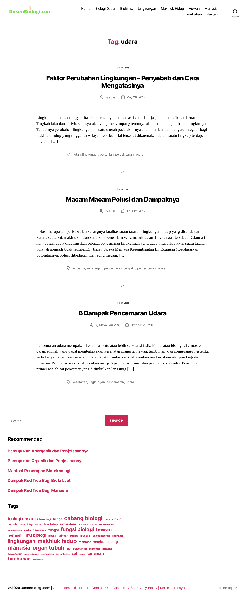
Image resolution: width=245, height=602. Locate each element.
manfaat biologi (106, 541)
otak (69, 548)
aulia (112, 97)
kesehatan (79, 382)
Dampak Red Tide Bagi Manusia (38, 490)
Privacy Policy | (148, 588)
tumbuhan (19, 558)
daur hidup (50, 524)
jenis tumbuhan (101, 535)
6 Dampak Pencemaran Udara (123, 313)
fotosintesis (39, 530)
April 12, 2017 (135, 211)
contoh (12, 524)
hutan (76, 154)
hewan (104, 529)
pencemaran (113, 268)
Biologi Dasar (105, 9)
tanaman (95, 553)
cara (107, 519)
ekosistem (68, 524)
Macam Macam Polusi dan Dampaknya (122, 199)
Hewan (194, 9)
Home (86, 9)
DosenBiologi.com (35, 588)
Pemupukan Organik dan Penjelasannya (46, 460)
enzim (27, 530)
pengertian (94, 548)
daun (38, 524)
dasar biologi (26, 524)
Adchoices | (63, 588)
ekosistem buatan (87, 524)
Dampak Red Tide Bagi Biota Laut (39, 480)
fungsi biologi (77, 529)
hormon (14, 535)
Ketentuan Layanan (175, 588)
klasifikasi (117, 535)
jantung (52, 535)
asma (81, 268)
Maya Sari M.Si (109, 325)
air (74, 268)
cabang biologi (83, 518)
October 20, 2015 (143, 325)
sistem (82, 554)
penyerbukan (15, 553)
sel (74, 553)
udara (139, 154)
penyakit (129, 268)
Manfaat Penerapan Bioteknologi (39, 470)
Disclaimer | (82, 588)
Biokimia (126, 9)
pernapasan (47, 554)
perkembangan (31, 554)
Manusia (211, 9)
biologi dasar (20, 518)
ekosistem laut (15, 530)
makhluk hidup (57, 541)
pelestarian (80, 548)
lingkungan (90, 154)
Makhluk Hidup (172, 9)
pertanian (107, 154)
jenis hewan (80, 535)
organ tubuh (49, 547)
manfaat (85, 542)
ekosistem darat (106, 524)
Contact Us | (101, 588)
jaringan (63, 535)
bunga (57, 519)
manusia (19, 547)
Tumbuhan (193, 14)
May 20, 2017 (136, 97)
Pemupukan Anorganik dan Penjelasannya (48, 451)
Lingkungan (147, 9)
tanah (130, 154)
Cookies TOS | (124, 588)
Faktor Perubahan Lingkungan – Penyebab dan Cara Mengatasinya (122, 81)
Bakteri (212, 14)
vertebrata (38, 559)
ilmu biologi (34, 535)
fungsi (53, 530)
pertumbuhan (62, 554)
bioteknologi (43, 519)
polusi (119, 154)
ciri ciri (116, 519)
